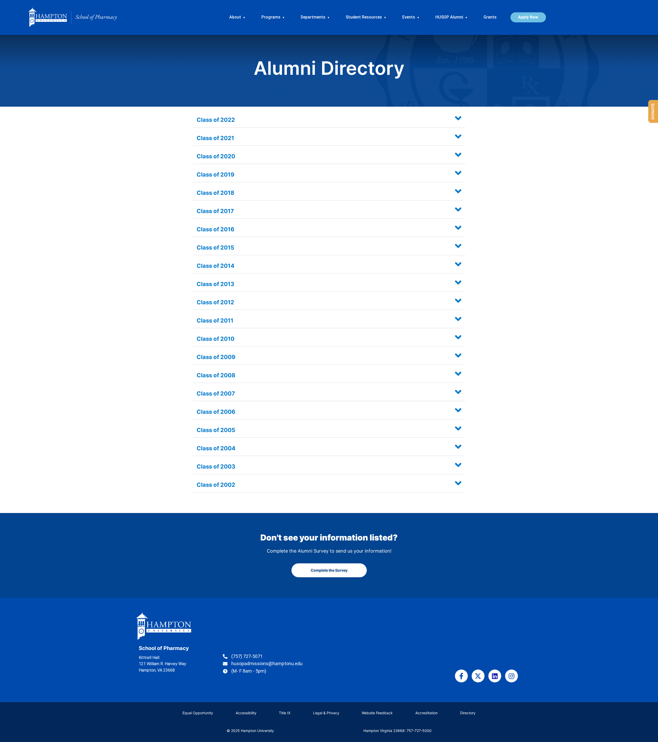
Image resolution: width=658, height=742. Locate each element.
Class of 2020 (216, 156)
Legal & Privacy (326, 713)
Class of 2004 (216, 448)
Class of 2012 (215, 302)
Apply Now (528, 17)
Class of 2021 (215, 138)
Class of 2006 (216, 411)
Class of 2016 (215, 229)
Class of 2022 (216, 119)
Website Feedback (377, 713)
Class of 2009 (216, 357)
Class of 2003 (216, 466)
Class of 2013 (215, 284)
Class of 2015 (215, 247)
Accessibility (246, 713)
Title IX (284, 713)
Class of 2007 (216, 393)
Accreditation (426, 713)
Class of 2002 (216, 484)
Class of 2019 (215, 174)
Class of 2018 (215, 192)
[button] (329, 118)
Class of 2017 (215, 211)
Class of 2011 (215, 320)
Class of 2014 (215, 265)
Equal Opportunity (197, 713)
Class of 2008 (216, 375)
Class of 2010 (215, 338)
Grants (490, 17)
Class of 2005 (216, 430)
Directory (468, 713)
